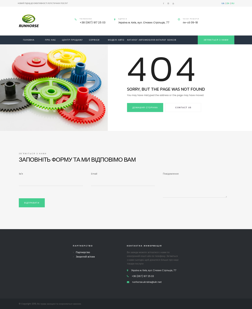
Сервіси (94, 39)
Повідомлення (171, 173)
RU (233, 3)
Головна (28, 39)
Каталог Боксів (166, 39)
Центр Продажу (72, 39)
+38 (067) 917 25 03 (92, 22)
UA (223, 3)
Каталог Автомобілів (141, 39)
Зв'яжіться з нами (216, 39)
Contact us (183, 107)
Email (94, 173)
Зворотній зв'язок (85, 256)
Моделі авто (116, 39)
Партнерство (83, 252)
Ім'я (21, 173)
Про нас (50, 39)
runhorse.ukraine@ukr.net (147, 282)
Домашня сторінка (145, 107)
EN (228, 3)
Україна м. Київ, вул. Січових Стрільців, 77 (143, 22)
